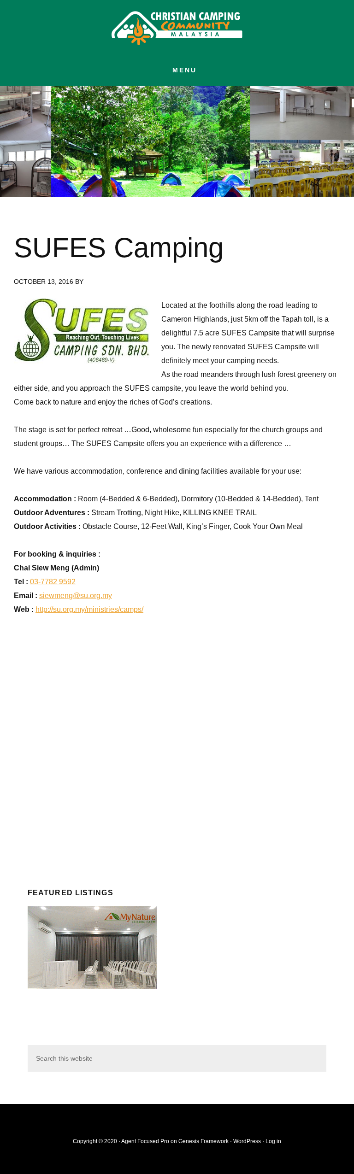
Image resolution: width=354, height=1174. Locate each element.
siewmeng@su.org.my (75, 595)
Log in (273, 1141)
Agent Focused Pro (145, 1141)
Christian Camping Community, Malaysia (177, 27)
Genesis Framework (203, 1141)
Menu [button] (184, 70)
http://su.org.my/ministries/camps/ (89, 609)
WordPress (247, 1141)
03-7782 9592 (53, 582)
